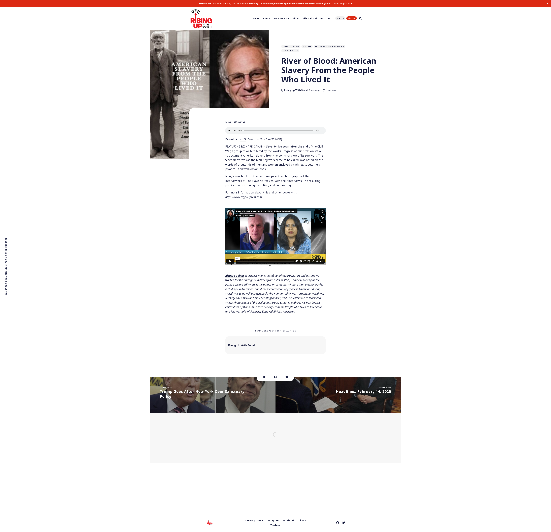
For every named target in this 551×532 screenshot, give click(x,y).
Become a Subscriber (286, 18)
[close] (547, 3)
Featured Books (291, 46)
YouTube (275, 525)
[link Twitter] (343, 522)
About (266, 18)
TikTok (302, 520)
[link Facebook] (337, 522)
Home (256, 18)
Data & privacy (254, 520)
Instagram (272, 520)
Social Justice (290, 51)
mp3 (243, 139)
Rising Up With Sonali (296, 90)
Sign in (340, 18)
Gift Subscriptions (314, 18)
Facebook (288, 520)
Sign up (351, 18)
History (307, 46)
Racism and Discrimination (329, 46)
